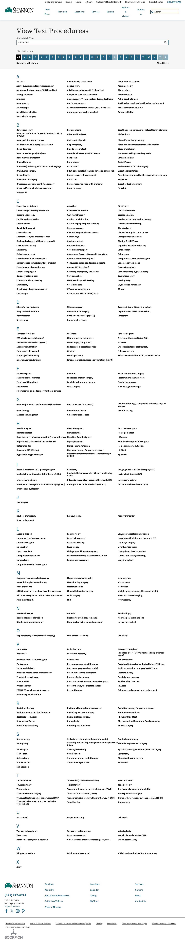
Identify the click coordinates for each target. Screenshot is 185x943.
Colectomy (21, 250)
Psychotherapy (74, 690)
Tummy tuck (124, 802)
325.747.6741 (174, 2)
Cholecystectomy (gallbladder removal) (35, 241)
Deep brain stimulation (27, 311)
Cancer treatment (126, 210)
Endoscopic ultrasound (27, 351)
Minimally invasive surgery (80, 591)
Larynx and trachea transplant (31, 538)
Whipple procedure (25, 853)
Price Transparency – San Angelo (134, 923)
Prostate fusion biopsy (78, 677)
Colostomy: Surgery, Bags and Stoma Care (87, 254)
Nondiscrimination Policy (15, 923)
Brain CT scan (124, 162)
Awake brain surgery (26, 116)
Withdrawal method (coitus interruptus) (137, 853)
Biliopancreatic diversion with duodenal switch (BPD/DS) (39, 134)
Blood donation (23, 149)
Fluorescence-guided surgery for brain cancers (38, 391)
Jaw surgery (22, 502)
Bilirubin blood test (76, 134)
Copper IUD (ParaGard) (78, 267)
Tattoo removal (23, 780)
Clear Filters (163, 63)
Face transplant (23, 373)
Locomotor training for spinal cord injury (87, 555)
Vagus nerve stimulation (79, 831)
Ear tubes (71, 334)
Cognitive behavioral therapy (132, 245)
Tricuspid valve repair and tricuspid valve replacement (36, 802)
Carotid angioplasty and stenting (83, 223)
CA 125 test (123, 206)
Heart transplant (75, 428)
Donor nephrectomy (77, 320)
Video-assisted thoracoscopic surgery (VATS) (88, 840)
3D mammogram (75, 307)
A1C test (20, 81)
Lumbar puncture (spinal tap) (132, 555)
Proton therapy (23, 686)
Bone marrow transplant (28, 158)
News (78, 2)
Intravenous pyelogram (27, 489)
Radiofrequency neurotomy (80, 712)
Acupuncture (73, 86)
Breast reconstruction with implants (84, 184)
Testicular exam (125, 780)
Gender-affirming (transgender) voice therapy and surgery (142, 404)
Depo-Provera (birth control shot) (134, 311)
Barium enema (74, 130)
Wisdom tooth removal (78, 853)
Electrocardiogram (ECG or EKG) (133, 338)
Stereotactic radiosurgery (130, 758)
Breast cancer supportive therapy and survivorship (142, 175)
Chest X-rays (73, 236)
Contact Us (140, 12)
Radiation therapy (25, 708)
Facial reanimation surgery (80, 378)
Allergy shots (124, 90)
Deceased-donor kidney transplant (134, 307)
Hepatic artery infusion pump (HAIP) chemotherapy (41, 437)
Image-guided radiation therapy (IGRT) (136, 469)
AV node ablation (126, 112)
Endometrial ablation (26, 347)
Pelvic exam (73, 659)
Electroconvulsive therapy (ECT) (31, 342)
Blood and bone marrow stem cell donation (138, 144)
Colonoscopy (124, 250)
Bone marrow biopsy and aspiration (135, 153)
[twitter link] (12, 911)
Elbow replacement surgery (80, 338)
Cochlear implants (76, 245)
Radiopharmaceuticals (129, 712)
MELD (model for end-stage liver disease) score (38, 591)
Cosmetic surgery (126, 276)
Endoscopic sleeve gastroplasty (133, 347)
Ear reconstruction (25, 334)
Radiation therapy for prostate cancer (136, 708)
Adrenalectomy (125, 86)
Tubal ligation (74, 802)
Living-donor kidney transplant (82, 551)
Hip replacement (75, 441)
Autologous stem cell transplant (82, 112)
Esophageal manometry (27, 355)
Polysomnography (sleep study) (82, 668)
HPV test (122, 450)
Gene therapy (22, 410)
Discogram (123, 316)
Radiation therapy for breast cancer (84, 708)
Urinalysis (123, 817)
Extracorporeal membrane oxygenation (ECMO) (90, 360)
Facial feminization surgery (131, 373)
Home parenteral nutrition (131, 446)
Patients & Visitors (125, 12)
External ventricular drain (28, 360)
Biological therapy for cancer (30, 140)
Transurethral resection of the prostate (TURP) (140, 798)
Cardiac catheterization (27, 219)
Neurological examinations (131, 618)
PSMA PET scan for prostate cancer (33, 690)
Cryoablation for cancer (129, 285)
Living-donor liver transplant (132, 551)
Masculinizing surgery (77, 582)
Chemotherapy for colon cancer (133, 232)
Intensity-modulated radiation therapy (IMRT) (89, 480)
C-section (71, 206)
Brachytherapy (23, 162)
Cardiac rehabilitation (77, 219)
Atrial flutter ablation (26, 112)
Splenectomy (22, 758)
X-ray (19, 867)
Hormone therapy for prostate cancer (85, 450)
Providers (62, 11)
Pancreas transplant (127, 649)
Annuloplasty (22, 103)
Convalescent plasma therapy (30, 267)
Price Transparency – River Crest (164, 923)
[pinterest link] (23, 911)
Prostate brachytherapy (28, 677)
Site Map (99, 923)
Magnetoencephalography (79, 578)
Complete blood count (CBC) (80, 258)
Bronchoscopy (74, 188)
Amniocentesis (125, 94)
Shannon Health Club (135, 2)
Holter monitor (23, 446)
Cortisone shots (75, 276)
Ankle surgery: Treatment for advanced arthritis (90, 99)
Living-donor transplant (28, 555)
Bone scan (72, 158)
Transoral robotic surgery (28, 793)
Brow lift (122, 188)
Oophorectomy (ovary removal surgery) (35, 635)
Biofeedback (124, 134)
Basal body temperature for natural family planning (142, 130)
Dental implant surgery (78, 311)
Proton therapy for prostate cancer (84, 686)
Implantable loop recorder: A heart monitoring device (89, 474)
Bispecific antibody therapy (131, 140)
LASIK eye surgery (126, 542)
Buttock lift (21, 192)
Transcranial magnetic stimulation (134, 789)
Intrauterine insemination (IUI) (133, 484)
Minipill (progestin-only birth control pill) (138, 591)
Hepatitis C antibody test (79, 437)
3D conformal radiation (27, 307)
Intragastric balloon (127, 480)
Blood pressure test (76, 149)
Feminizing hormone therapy (81, 382)
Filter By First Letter (25, 51)
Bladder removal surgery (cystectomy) (34, 144)
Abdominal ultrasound (129, 81)
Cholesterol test (75, 241)
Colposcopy (123, 254)
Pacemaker (21, 649)
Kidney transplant (126, 516)
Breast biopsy (23, 175)
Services (95, 11)
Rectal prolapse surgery (78, 717)
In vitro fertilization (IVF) (130, 474)
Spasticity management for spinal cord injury (139, 749)
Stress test (123, 762)
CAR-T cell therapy (76, 215)
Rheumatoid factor (25, 721)
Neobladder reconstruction (29, 618)
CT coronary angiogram (78, 289)
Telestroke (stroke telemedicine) (83, 780)
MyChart (88, 2)
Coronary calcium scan (27, 276)
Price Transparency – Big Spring (18, 927)
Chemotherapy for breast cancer (82, 232)
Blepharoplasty (74, 144)
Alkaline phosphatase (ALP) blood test (85, 90)
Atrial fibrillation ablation (130, 107)
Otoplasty (122, 635)
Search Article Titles (25, 38)
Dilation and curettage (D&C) (81, 316)
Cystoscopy (22, 293)
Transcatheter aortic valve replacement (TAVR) (89, 789)
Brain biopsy (73, 162)
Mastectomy (124, 582)
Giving (69, 2)
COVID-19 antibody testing (29, 280)
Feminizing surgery (127, 382)
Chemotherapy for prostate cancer (33, 236)
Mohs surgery (73, 595)
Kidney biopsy (74, 516)
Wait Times (47, 12)
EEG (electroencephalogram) (30, 338)
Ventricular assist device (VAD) (132, 835)
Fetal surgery (73, 386)
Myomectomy (124, 600)
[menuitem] (47, 12)
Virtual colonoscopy (127, 840)
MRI (69, 600)
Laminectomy (74, 534)
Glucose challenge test (27, 415)
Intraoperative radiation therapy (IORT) (86, 484)
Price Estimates (156, 2)
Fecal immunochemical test (131, 378)
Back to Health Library (27, 63)
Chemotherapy (23, 232)
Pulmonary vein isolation (28, 694)
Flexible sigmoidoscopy (129, 386)
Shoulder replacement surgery (132, 743)
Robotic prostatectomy (78, 725)
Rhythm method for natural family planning (139, 721)
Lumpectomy (22, 560)
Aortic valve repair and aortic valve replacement (141, 103)
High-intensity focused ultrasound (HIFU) (36, 441)
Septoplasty (22, 743)
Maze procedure (24, 587)
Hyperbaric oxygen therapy (29, 454)
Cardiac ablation (126, 215)
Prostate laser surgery (128, 677)
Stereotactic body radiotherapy (82, 758)
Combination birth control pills (31, 258)
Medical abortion (75, 587)
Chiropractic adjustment (130, 236)
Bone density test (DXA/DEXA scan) (83, 153)
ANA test (20, 99)
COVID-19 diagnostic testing (80, 280)
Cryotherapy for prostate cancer (32, 289)
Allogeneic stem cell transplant (82, 94)
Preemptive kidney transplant (81, 673)
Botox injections (126, 158)
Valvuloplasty (124, 831)
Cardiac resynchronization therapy (134, 219)
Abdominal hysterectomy (79, 81)
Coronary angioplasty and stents (83, 271)
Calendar (94, 890)
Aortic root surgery (76, 103)
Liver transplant (24, 551)
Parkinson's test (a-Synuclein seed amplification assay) (141, 654)
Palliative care (74, 649)
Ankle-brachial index (128, 99)
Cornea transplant (126, 267)
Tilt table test (73, 785)
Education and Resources (57, 895)
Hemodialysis (73, 433)
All (18, 57)
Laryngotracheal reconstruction (133, 534)
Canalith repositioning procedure (32, 210)
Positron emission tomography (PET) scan (138, 668)
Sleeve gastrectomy (76, 749)
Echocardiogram (126, 334)
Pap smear (21, 653)
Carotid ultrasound (25, 228)
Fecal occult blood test (27, 382)
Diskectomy (22, 320)
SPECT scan (21, 754)
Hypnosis (122, 454)
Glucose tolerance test (78, 415)
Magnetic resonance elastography (32, 578)
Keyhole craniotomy (26, 516)
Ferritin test (22, 386)
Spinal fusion (73, 754)
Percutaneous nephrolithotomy (82, 664)
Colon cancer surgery (77, 250)
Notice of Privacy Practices (40, 923)
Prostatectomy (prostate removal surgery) (87, 681)
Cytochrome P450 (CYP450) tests (82, 293)
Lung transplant (125, 560)
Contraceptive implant (129, 263)
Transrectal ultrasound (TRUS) (82, 793)
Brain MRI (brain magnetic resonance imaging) (38, 166)
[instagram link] (18, 911)
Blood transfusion (126, 149)
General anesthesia (76, 410)
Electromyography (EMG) (79, 342)
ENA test (122, 342)
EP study (71, 351)
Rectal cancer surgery (26, 717)
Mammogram (124, 578)
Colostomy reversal (25, 254)
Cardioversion (23, 223)
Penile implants (125, 659)
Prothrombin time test (129, 681)
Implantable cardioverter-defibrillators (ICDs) (38, 474)
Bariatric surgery (24, 130)
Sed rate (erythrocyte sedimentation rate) (87, 739)
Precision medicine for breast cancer (34, 673)
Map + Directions (12, 906)
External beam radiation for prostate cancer (139, 355)
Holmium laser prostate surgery (133, 441)
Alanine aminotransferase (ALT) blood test (36, 90)
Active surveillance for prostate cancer (35, 86)
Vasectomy (21, 835)
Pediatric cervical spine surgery (31, 659)
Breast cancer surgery (26, 179)
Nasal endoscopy (24, 613)
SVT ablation (22, 767)
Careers (110, 11)
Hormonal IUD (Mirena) (27, 450)
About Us (49, 890)
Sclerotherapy (23, 739)
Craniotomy (22, 285)
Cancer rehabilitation (77, 210)
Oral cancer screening (77, 635)
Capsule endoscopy (25, 215)
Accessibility (112, 923)
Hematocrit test (24, 433)
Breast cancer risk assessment (81, 175)
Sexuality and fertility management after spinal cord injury (92, 743)
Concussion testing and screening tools (86, 263)
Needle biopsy (125, 613)
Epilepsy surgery (126, 351)
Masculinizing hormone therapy (31, 582)
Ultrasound (22, 817)
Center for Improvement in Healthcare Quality (73, 923)
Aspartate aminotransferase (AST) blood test (88, 107)
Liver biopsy (73, 547)
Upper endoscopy (75, 817)
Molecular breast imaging (130, 595)
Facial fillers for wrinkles (28, 378)
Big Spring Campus (53, 2)
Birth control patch (76, 140)
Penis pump (22, 664)
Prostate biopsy (125, 673)
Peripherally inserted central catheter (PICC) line (141, 664)
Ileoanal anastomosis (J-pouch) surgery (35, 469)
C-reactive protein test (27, 206)
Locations (79, 11)
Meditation (123, 587)
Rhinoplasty (73, 721)
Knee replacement (25, 520)
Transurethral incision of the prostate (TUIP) (37, 798)
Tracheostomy (23, 789)
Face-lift (71, 373)
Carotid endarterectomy (129, 223)
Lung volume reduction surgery (31, 564)
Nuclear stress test (127, 622)
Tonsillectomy (125, 785)
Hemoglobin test (126, 433)
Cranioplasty (124, 280)
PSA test (122, 686)
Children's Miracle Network (108, 2)
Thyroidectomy (23, 785)
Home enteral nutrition (78, 446)
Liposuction (22, 547)
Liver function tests (127, 547)
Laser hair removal (76, 538)
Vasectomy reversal (76, 835)
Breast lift (72, 179)
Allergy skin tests (24, 94)
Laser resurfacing (75, 542)
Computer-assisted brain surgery (134, 258)
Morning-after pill (24, 600)
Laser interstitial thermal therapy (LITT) (137, 538)
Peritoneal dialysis (25, 668)
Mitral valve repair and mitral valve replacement (39, 595)
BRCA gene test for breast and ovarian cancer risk (90, 171)
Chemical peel (124, 228)
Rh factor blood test (127, 717)
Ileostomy (72, 469)
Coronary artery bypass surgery (133, 271)
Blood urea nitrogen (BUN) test (31, 153)
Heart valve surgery (127, 428)
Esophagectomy (75, 355)
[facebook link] (6, 911)
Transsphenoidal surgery (130, 793)
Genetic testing (125, 410)
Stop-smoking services (78, 762)
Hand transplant (24, 428)
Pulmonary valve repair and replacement (137, 690)
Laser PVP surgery (25, 542)
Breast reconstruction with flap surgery (35, 184)
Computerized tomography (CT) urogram (36, 263)
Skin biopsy (22, 749)
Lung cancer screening (78, 560)
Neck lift (71, 613)
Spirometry (123, 754)
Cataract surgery (75, 228)
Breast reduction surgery (130, 184)
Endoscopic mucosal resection (81, 347)
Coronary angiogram (26, 271)
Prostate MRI (22, 681)
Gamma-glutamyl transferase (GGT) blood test (38, 404)
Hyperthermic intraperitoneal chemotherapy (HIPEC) (89, 454)
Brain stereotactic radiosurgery (133, 166)
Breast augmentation (128, 171)
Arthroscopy (22, 107)
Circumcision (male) (26, 245)
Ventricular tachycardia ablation (32, 840)
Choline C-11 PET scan (128, 241)
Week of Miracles (53, 907)
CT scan (121, 289)
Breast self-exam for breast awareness (34, 188)
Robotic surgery (125, 725)
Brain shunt (72, 166)
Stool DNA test (23, 762)
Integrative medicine (26, 480)
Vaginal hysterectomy (27, 831)
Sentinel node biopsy (128, 739)
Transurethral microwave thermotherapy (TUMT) (91, 798)
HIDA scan (122, 437)
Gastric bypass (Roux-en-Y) (80, 404)
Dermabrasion (23, 316)
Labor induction (24, 534)
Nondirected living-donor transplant (85, 622)
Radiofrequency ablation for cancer (33, 712)
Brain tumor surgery (26, 171)
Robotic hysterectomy (27, 725)
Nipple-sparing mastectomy (30, 622)
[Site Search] (152, 12)
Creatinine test (74, 285)
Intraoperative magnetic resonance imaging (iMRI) (40, 484)
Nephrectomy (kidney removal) (82, 618)
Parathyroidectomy (76, 653)
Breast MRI (123, 179)
